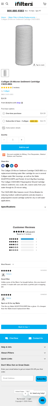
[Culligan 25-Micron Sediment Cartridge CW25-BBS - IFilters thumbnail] (5, 73)
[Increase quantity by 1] (22, 140)
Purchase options (7, 109)
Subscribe (41, 379)
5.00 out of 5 (30, 232)
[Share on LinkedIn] (11, 165)
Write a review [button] (24, 256)
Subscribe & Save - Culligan (21, 121)
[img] (6, 271)
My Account (21, 399)
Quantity (4, 135)
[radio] (4, 113)
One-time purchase (13, 113)
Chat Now (13, 338)
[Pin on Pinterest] (16, 165)
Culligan (6, 91)
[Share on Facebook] (3, 165)
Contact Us (38, 338)
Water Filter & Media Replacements (21, 17)
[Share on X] (7, 165)
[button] (6, 87)
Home (3, 17)
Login (29, 399)
